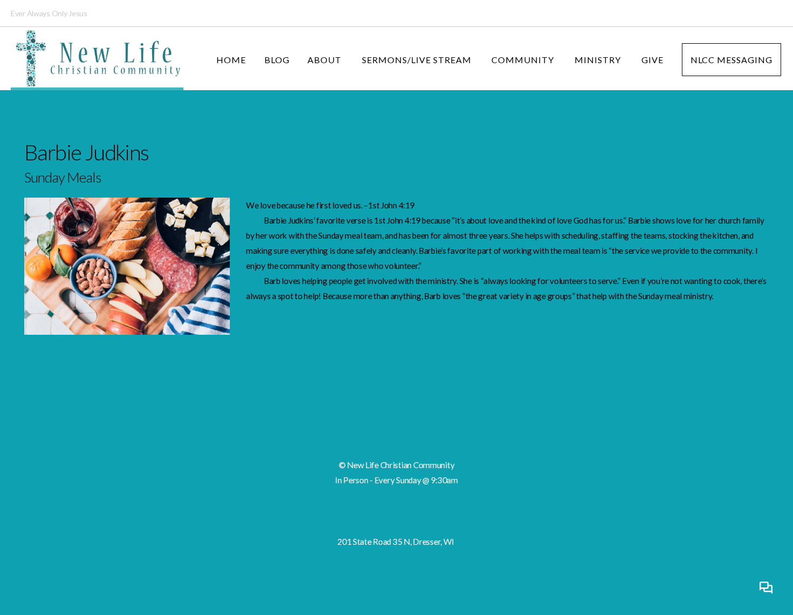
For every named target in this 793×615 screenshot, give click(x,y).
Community (523, 60)
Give (652, 60)
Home (231, 60)
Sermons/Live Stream (417, 60)
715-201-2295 (396, 526)
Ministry (599, 60)
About (325, 60)
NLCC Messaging (732, 60)
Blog (277, 60)
